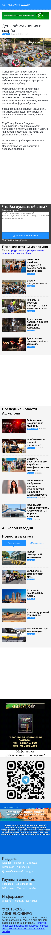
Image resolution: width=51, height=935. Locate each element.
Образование (31, 497)
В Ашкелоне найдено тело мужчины (35, 423)
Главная (7, 862)
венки (16, 253)
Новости (19, 862)
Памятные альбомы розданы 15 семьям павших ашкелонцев (36, 265)
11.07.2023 (30, 273)
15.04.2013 (31, 330)
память (22, 250)
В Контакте (8, 888)
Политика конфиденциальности (24, 924)
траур (13, 250)
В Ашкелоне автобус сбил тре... (35, 574)
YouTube (33, 888)
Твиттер (21, 888)
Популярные (14, 543)
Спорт (29, 519)
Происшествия (32, 428)
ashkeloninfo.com (16, 4)
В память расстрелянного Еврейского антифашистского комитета (38, 464)
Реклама (19, 900)
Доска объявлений (12, 871)
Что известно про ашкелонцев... (37, 630)
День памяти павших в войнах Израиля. (37, 341)
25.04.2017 (31, 311)
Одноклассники (24, 884)
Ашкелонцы (23, 867)
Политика (30, 473)
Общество (6, 34)
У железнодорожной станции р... (38, 612)
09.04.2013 (31, 347)
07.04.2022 (31, 286)
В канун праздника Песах (37, 282)
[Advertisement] (25, 178)
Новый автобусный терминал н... (35, 554)
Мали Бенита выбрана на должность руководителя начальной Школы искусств (37, 487)
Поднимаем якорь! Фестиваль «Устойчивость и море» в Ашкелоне (38, 511)
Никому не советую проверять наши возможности (37, 304)
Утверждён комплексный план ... (35, 593)
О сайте (6, 900)
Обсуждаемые (37, 543)
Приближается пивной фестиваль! (36, 442)
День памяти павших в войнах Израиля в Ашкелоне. (37, 323)
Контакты (31, 900)
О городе (32, 862)
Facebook (7, 884)
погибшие (26, 253)
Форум (29, 871)
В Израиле (8, 867)
